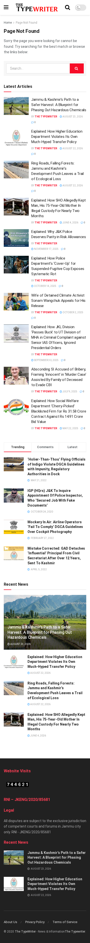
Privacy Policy (34, 922)
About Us (10, 922)
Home (8, 22)
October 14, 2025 (45, 286)
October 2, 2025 (72, 312)
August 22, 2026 (72, 148)
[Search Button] (77, 68)
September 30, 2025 (46, 360)
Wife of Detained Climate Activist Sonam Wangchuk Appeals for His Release (58, 300)
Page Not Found (26, 22)
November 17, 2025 (46, 249)
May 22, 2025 (70, 428)
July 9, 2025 (69, 391)
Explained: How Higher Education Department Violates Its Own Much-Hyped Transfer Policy (56, 136)
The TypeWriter (25, 931)
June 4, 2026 (70, 222)
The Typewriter (46, 116)
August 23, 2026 (72, 116)
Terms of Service (64, 922)
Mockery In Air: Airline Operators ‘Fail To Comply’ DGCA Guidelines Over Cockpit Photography (55, 527)
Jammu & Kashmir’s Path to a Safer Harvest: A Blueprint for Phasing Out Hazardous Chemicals (58, 104)
